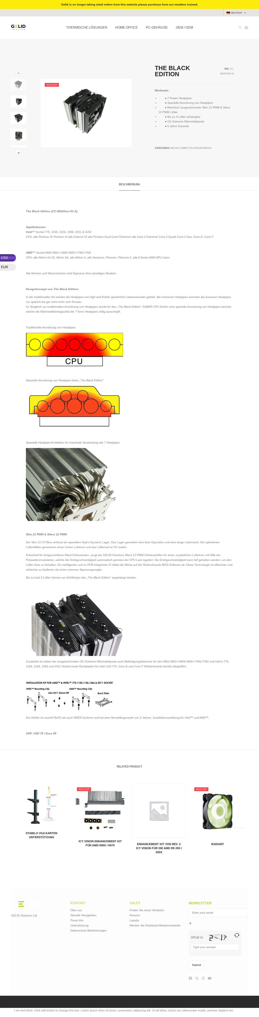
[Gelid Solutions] (18, 28)
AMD (202, 717)
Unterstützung (79, 925)
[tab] (129, 184)
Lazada (134, 920)
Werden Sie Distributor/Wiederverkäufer (155, 925)
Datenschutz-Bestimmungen (88, 930)
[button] (18, 152)
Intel (187, 717)
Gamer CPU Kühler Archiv (195, 148)
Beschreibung (129, 184)
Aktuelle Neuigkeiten (83, 915)
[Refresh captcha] (236, 935)
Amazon (135, 915)
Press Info (76, 920)
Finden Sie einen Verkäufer (147, 910)
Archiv (174, 148)
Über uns (76, 910)
